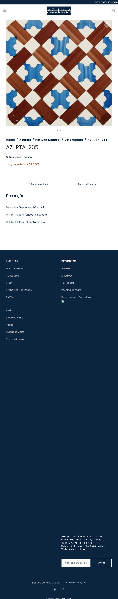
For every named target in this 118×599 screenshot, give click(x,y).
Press (9, 283)
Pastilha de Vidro (71, 290)
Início (10, 140)
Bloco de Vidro (14, 317)
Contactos (12, 275)
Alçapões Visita (15, 332)
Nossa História (14, 268)
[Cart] (113, 10)
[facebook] (55, 589)
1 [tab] (57, 130)
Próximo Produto (87, 184)
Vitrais (10, 325)
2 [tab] (60, 130)
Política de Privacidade (46, 582)
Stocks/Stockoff (16, 339)
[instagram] (62, 589)
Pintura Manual (47, 140)
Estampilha (74, 140)
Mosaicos (67, 275)
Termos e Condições (74, 582)
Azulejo (25, 140)
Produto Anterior (39, 184)
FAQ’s (9, 297)
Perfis (9, 310)
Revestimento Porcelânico (77, 297)
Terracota (67, 283)
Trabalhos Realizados (19, 290)
